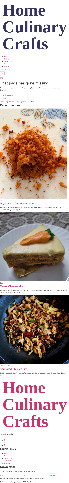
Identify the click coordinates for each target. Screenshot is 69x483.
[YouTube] (4, 445)
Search (4, 99)
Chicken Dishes (5, 366)
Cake (2, 200)
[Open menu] (1, 77)
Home (6, 56)
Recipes (6, 59)
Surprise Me (7, 461)
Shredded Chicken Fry (13, 369)
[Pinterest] (4, 443)
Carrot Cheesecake (11, 286)
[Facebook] (4, 437)
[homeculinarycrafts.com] (34, 54)
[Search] (2, 73)
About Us (7, 463)
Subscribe (52, 475)
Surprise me (7, 64)
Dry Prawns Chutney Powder (17, 203)
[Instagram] (4, 440)
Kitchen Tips (8, 61)
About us (6, 66)
